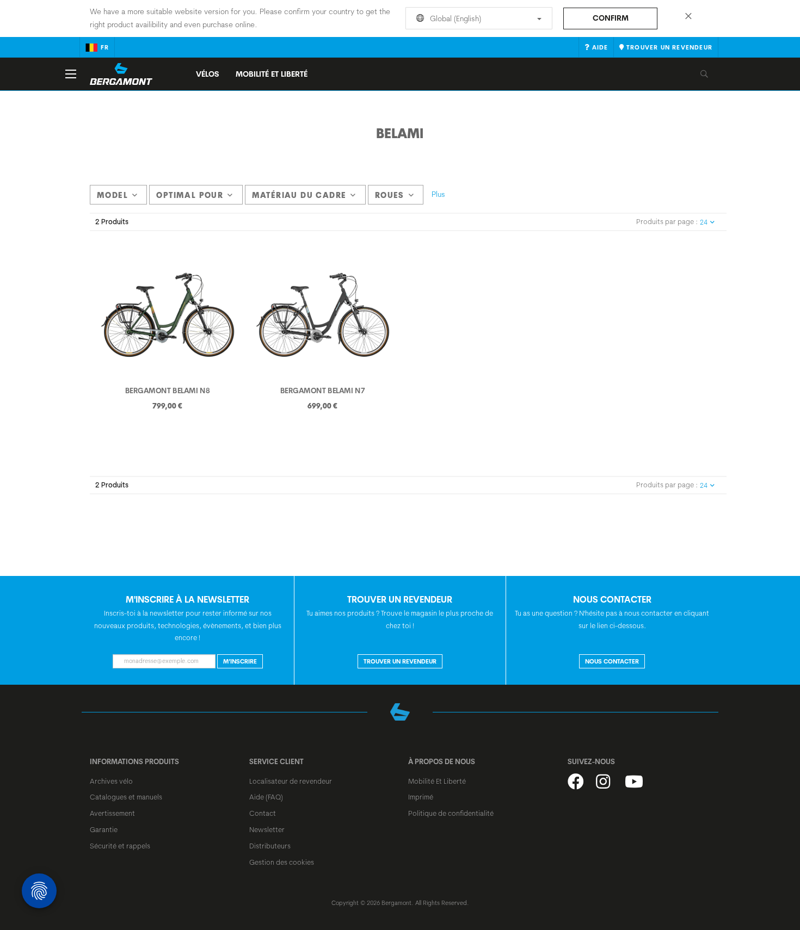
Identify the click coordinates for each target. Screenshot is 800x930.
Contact (262, 813)
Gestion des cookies (281, 862)
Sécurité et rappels (120, 845)
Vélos (207, 74)
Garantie (104, 829)
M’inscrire (240, 661)
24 (703, 222)
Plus (438, 194)
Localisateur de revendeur (290, 781)
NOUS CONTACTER (612, 661)
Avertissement (112, 813)
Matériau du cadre (299, 195)
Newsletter (267, 829)
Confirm (611, 18)
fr (105, 47)
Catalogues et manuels (126, 796)
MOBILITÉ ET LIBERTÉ (271, 74)
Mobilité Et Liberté (437, 781)
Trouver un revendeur (400, 661)
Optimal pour (189, 195)
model (112, 195)
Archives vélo (111, 781)
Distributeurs (270, 845)
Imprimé (420, 796)
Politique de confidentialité (451, 813)
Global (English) (454, 18)
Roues (389, 195)
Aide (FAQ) (266, 796)
